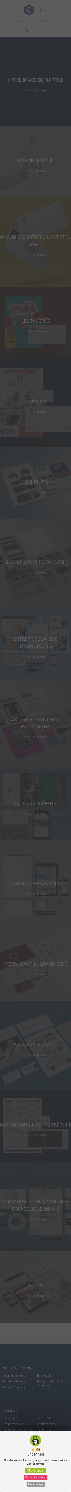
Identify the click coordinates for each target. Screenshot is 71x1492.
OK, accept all (35, 1470)
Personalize (35, 1484)
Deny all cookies (35, 1477)
